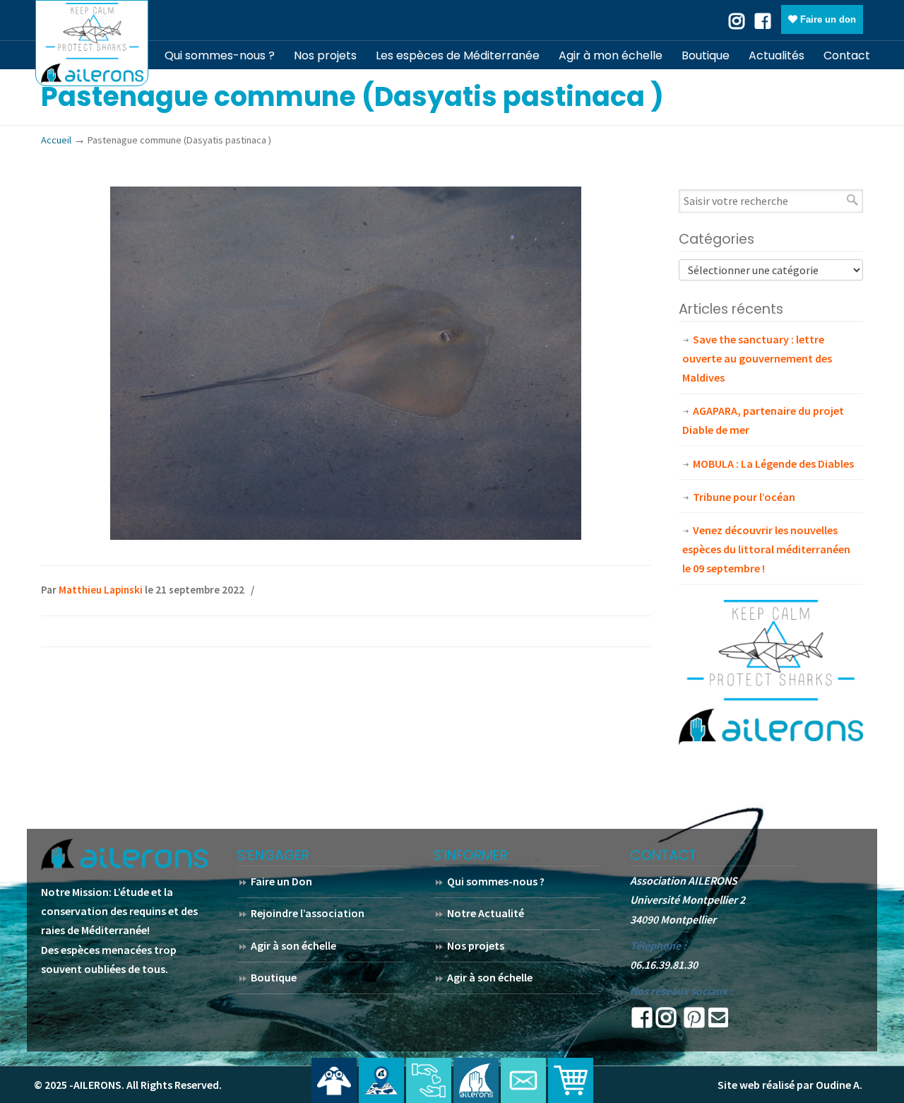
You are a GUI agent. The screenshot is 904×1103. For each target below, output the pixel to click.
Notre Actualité (485, 913)
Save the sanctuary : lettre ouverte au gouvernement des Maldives (757, 358)
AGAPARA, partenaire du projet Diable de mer (763, 420)
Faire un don (826, 19)
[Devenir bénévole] (476, 1080)
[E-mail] (718, 1022)
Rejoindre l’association (307, 913)
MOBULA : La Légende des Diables (773, 463)
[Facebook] (763, 20)
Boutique (274, 977)
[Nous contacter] (523, 1080)
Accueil (56, 140)
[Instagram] (666, 1022)
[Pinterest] (694, 1022)
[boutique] (570, 1080)
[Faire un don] (428, 1080)
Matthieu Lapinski (101, 589)
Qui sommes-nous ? (496, 881)
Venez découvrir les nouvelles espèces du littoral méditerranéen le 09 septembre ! (766, 549)
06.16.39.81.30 (664, 964)
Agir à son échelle (293, 945)
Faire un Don (281, 881)
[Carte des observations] (381, 1080)
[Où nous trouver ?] (334, 1080)
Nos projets (475, 945)
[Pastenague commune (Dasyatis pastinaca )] (345, 536)
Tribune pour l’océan (744, 497)
